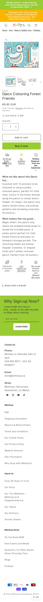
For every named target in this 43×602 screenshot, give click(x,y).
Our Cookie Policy (14, 437)
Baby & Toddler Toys (23, 30)
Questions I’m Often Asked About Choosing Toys (19, 551)
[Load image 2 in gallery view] (21, 81)
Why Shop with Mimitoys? (18, 463)
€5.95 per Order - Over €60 (7, 162)
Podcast (9, 566)
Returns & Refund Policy (18, 425)
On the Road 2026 (14, 537)
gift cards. (35, 277)
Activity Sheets (13, 519)
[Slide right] (40, 82)
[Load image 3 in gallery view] (32, 81)
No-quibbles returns (21, 161)
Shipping (18, 108)
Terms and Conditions (16, 431)
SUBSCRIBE (21, 326)
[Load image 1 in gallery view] (10, 81)
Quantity (6, 121)
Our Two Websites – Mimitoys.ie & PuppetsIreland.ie (15, 497)
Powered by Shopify (30, 594)
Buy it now (21, 146)
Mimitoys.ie (16, 594)
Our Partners (12, 513)
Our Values (10, 506)
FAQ (7, 412)
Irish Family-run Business (21, 268)
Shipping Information (16, 418)
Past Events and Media (17, 543)
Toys (11, 30)
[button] (6, 25)
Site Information (13, 457)
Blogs (8, 559)
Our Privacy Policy (14, 444)
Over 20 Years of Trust (17, 481)
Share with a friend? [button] (15, 285)
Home (4, 30)
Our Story (10, 487)
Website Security (14, 450)
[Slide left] (2, 82)
